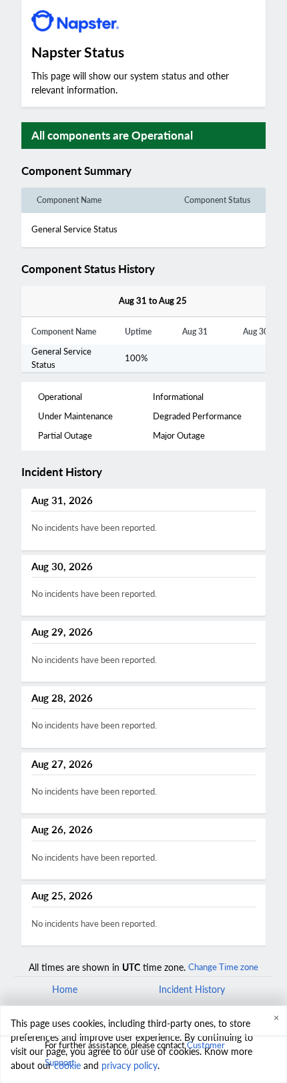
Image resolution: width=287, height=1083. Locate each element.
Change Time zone (223, 966)
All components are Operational (112, 135)
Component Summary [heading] (76, 171)
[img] (137, 170)
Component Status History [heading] (88, 269)
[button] (148, 171)
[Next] (202, 301)
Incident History (192, 989)
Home (64, 989)
